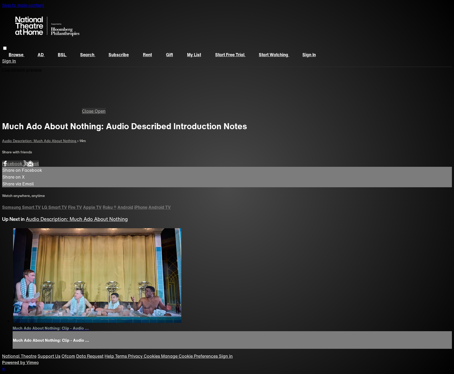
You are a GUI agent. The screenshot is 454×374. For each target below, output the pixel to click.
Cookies (152, 356)
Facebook (12, 163)
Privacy (136, 356)
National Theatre (19, 356)
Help (110, 356)
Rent (147, 54)
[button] (5, 48)
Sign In (9, 61)
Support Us (49, 356)
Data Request (90, 356)
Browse (16, 54)
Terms (121, 356)
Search (87, 54)
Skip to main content (23, 5)
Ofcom (68, 356)
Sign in (309, 54)
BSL (62, 54)
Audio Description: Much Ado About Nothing (39, 140)
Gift (169, 54)
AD (41, 54)
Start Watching (274, 54)
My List (194, 54)
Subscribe (119, 54)
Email (33, 163)
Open (100, 111)
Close (88, 111)
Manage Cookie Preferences (190, 356)
